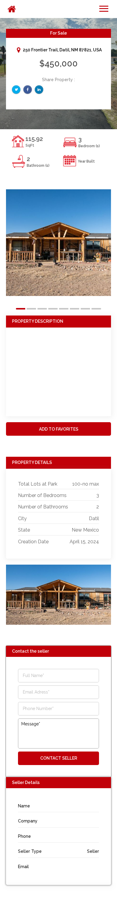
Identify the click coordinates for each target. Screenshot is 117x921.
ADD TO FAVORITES (58, 429)
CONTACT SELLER (58, 758)
